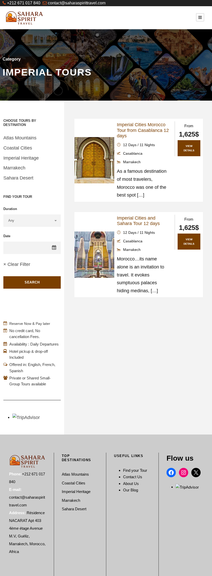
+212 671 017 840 (23, 3)
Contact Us (132, 477)
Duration (10, 209)
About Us (131, 483)
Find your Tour (135, 470)
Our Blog (130, 490)
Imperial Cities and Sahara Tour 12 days (138, 220)
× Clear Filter (16, 264)
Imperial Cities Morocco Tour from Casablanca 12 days (143, 130)
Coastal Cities (17, 148)
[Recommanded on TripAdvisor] (187, 487)
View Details (189, 148)
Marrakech (14, 167)
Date (6, 236)
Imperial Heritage (21, 158)
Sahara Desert (18, 178)
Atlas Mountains (19, 137)
